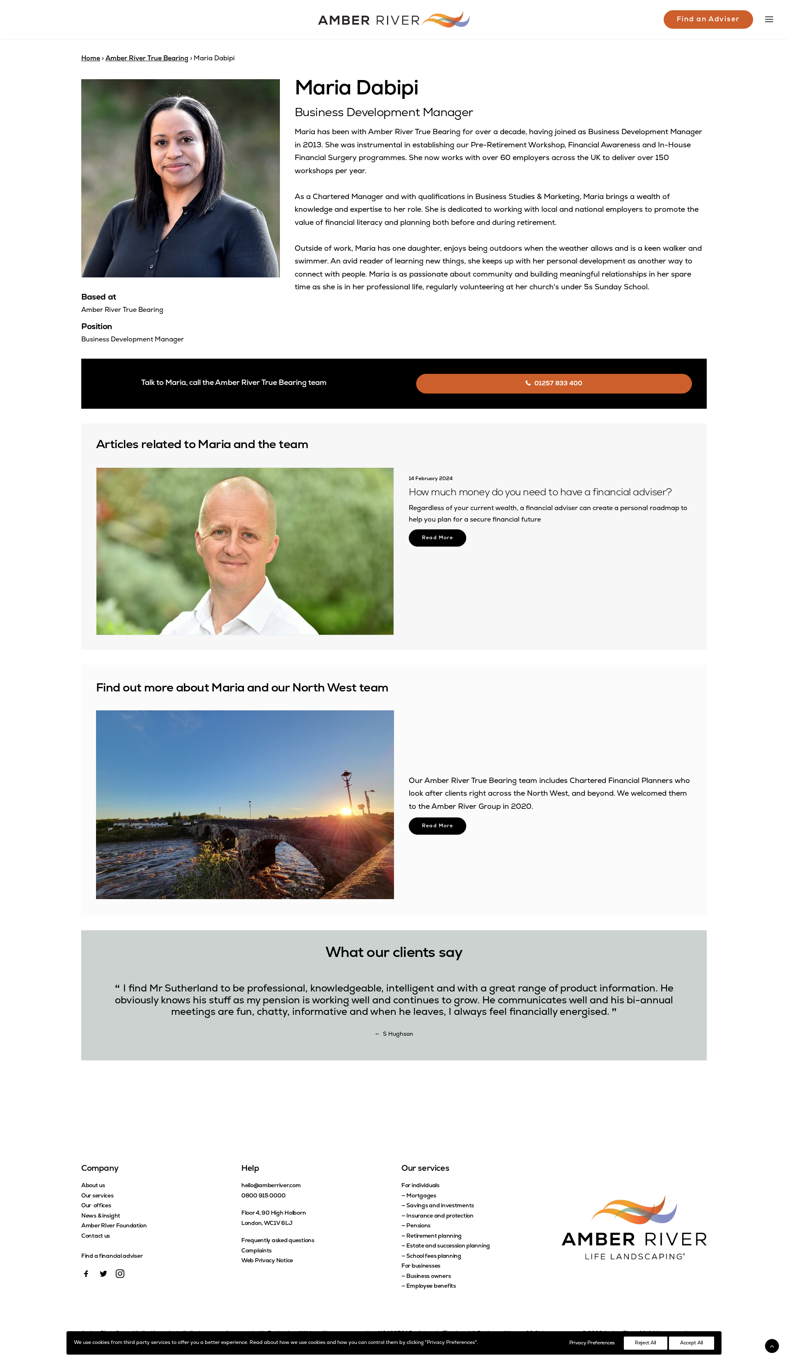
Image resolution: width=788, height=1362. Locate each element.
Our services (97, 1196)
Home (90, 58)
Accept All (691, 1343)
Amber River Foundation (114, 1226)
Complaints (256, 1251)
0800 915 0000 (263, 1196)
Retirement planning (434, 1236)
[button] (245, 551)
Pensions (418, 1226)
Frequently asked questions (277, 1241)
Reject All (645, 1343)
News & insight (100, 1216)
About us (93, 1186)
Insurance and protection (439, 1216)
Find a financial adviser (111, 1256)
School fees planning (433, 1256)
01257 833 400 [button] (558, 384)
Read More (437, 538)
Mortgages (421, 1196)
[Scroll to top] (772, 1346)
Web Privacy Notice (267, 1261)
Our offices (96, 1206)
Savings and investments (440, 1206)
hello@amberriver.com (270, 1186)
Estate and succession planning (448, 1246)
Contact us (95, 1236)
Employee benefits (431, 1286)
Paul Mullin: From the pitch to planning (495, 493)
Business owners (428, 1276)
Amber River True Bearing (146, 58)
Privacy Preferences (592, 1343)
